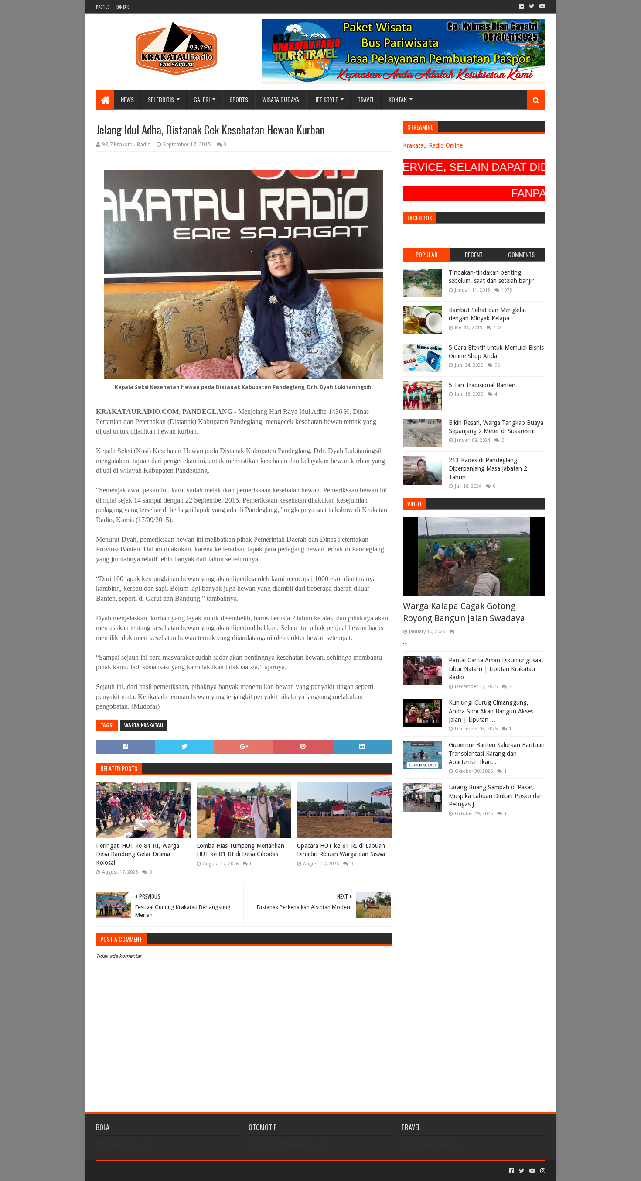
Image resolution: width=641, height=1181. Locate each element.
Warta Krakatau (143, 725)
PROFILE (102, 6)
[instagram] (542, 1171)
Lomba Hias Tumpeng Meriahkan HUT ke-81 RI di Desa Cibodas (240, 850)
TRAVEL (366, 99)
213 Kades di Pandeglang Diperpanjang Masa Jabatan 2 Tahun (488, 469)
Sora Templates (144, 1170)
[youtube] (541, 6)
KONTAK (122, 6)
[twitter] (531, 6)
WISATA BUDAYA (280, 99)
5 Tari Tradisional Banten (482, 385)
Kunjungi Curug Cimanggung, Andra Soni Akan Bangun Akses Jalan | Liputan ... (491, 711)
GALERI (202, 99)
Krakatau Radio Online (433, 145)
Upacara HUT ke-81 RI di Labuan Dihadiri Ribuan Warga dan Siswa (341, 850)
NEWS (127, 99)
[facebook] (521, 6)
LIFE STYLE (325, 99)
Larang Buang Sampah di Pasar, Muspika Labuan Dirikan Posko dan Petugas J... (496, 796)
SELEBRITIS (161, 99)
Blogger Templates (194, 1170)
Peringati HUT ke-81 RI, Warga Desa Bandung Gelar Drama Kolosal (137, 854)
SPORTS (238, 99)
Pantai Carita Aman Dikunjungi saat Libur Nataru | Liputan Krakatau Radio (496, 669)
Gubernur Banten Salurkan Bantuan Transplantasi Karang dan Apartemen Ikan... (497, 753)
